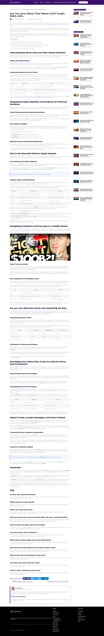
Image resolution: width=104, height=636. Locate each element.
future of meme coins (22, 229)
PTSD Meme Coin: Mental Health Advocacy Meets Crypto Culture (86, 36)
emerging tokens (56, 484)
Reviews (42, 2)
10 (27, 321)
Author (79, 621)
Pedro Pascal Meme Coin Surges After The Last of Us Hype (86, 147)
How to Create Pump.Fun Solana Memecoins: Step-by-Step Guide (87, 87)
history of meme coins (27, 33)
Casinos (36, 2)
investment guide (14, 357)
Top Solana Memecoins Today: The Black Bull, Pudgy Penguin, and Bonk (86, 95)
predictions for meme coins (35, 46)
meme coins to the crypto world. (46, 86)
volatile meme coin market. (27, 389)
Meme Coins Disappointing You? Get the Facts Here (86, 138)
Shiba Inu (12, 368)
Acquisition (80, 614)
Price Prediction (57, 2)
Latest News (64, 2)
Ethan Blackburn (19, 588)
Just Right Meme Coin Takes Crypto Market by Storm (86, 164)
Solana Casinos (55, 626)
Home (11, 9)
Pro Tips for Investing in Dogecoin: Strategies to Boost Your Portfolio (85, 61)
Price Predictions (55, 614)
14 (60, 439)
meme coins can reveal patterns (33, 311)
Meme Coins (16, 9)
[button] (27, 578)
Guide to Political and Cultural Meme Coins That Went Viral (86, 44)
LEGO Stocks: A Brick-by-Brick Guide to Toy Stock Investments (86, 130)
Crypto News (55, 611)
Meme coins (13, 28)
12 (17, 391)
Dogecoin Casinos (56, 631)
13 (45, 428)
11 (42, 390)
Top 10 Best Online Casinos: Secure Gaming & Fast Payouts (86, 13)
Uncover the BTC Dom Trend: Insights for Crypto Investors (87, 172)
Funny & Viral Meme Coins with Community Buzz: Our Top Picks (86, 53)
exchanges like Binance (41, 96)
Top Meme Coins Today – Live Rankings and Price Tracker (87, 103)
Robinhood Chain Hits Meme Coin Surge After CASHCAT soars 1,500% (86, 78)
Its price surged (63, 67)
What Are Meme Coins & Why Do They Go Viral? (86, 155)
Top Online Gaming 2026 (82, 616)
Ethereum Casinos (56, 624)
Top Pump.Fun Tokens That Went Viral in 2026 (86, 112)
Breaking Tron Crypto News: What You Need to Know (86, 181)
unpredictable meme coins (53, 24)
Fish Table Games (55, 621)
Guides (70, 2)
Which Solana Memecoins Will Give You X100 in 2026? (86, 190)
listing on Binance (49, 126)
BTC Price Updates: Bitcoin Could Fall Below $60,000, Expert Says (86, 199)
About (74, 2)
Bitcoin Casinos (55, 623)
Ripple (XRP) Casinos (56, 629)
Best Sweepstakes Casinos (57, 619)
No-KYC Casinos (55, 628)
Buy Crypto (48, 2)
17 (39, 480)
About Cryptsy (80, 611)
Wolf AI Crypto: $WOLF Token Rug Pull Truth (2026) (87, 121)
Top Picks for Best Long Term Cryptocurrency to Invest (86, 69)
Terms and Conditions (81, 619)
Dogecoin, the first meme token (17, 63)
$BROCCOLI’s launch (52, 390)
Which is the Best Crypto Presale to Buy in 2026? (85, 21)
